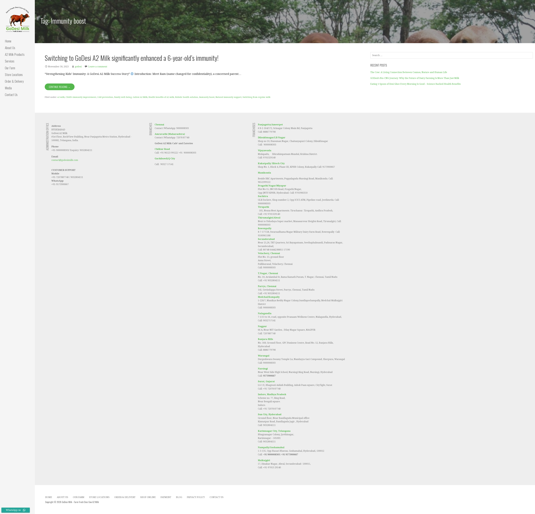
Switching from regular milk (256, 97)
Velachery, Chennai (269, 253)
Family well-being (123, 97)
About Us (10, 47)
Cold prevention (105, 97)
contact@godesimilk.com (64, 160)
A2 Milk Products (15, 54)
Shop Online (148, 497)
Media (8, 87)
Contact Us (11, 94)
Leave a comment (97, 66)
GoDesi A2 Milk (140, 97)
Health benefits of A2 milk (161, 97)
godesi (78, 66)
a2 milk (61, 97)
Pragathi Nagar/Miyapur (272, 185)
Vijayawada (264, 150)
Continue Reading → (59, 87)
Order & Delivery (14, 81)
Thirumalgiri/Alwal (269, 217)
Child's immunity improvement (81, 97)
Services (9, 60)
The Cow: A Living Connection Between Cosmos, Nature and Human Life (408, 72)
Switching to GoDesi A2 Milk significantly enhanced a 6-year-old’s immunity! (132, 58)
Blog (179, 497)
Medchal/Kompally (269, 297)
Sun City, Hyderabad (269, 414)
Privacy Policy (196, 497)
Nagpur (262, 326)
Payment (165, 497)
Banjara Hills (265, 339)
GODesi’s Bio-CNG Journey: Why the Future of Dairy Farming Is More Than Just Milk (414, 78)
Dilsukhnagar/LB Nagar (271, 137)
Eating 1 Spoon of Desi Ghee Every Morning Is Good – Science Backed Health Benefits (415, 84)
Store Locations (14, 74)
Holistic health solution (186, 97)
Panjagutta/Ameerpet (270, 124)
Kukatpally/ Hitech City (271, 163)
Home (8, 40)
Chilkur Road (162, 149)
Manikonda (264, 172)
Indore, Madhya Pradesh (272, 394)
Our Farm (10, 67)
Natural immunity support (228, 97)
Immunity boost (206, 97)
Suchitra (263, 196)
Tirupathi (264, 207)
